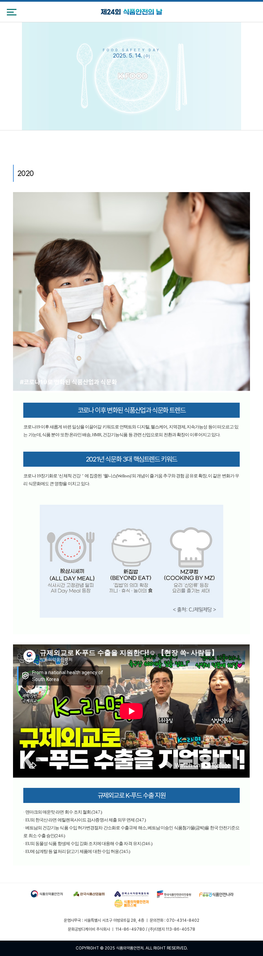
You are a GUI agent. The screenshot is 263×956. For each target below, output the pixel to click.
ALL (149, 948)
